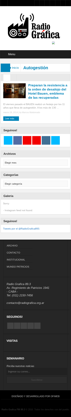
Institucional (16, 259)
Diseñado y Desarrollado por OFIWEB (36, 396)
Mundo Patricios (18, 266)
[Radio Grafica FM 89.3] (35, 26)
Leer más (10, 118)
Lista (14, 78)
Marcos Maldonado (31, 112)
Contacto (13, 252)
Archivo (12, 245)
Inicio (15, 67)
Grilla (6, 78)
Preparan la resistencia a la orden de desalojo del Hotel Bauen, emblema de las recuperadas (47, 91)
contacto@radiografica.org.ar (25, 303)
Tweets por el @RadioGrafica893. (21, 228)
